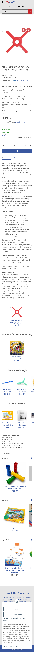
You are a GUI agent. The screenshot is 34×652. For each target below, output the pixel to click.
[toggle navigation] (2, 1)
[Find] (30, 11)
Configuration (17, 614)
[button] (15, 6)
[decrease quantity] (4, 145)
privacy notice (26, 602)
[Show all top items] (31, 500)
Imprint (5, 646)
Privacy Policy (13, 646)
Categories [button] (6, 453)
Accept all (17, 609)
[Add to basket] (3, 25)
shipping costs (20, 122)
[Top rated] (31, 540)
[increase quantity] (30, 145)
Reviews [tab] (17, 158)
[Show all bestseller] (31, 458)
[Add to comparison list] (24, 30)
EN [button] (10, 6)
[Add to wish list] (28, 30)
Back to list (6, 19)
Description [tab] (6, 158)
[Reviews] (14, 573)
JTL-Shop (20, 649)
